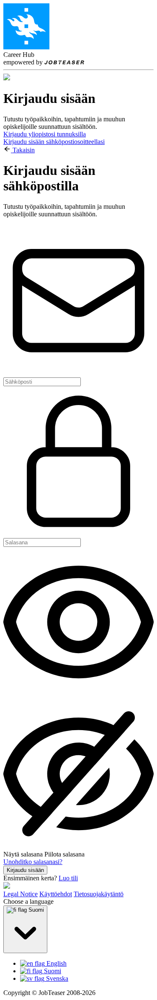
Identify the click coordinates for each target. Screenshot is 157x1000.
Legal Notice (20, 893)
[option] (87, 963)
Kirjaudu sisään (25, 870)
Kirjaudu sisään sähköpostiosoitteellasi (54, 141)
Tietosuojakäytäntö (99, 893)
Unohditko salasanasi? (32, 861)
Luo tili (68, 878)
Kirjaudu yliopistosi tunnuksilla (44, 134)
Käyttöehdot (55, 893)
